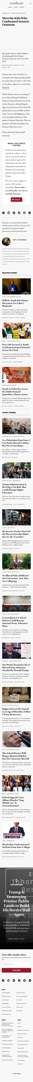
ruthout (14, 457)
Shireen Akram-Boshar (11, 857)
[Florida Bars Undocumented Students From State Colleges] (16, 830)
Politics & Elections (13, 341)
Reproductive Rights (7, 1011)
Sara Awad (7, 457)
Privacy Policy (21, 1048)
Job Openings (21, 1060)
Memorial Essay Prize (23, 1052)
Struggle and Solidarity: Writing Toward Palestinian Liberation (7, 1024)
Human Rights (5, 1000)
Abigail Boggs (8, 504)
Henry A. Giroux (8, 726)
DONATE (22, 7)
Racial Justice (19, 1007)
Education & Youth (18, 13)
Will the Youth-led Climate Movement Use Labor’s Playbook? (15, 303)
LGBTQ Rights (5, 1003)
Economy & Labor (20, 993)
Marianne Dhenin (9, 638)
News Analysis (6, 436)
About (19, 1023)
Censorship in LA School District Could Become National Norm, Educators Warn (15, 622)
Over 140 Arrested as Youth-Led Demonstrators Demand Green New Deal (16, 347)
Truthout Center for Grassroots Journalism (23, 1056)
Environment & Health (14, 297)
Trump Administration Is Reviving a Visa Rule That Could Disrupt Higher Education (14, 488)
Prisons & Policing (6, 1007)
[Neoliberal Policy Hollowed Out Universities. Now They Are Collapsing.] (16, 561)
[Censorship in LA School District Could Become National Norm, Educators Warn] (16, 604)
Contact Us (20, 1064)
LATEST (16, 7)
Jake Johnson (8, 406)
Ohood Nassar (8, 548)
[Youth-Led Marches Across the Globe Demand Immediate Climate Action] (16, 375)
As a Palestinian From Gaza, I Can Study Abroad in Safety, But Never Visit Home (16, 443)
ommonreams (17, 362)
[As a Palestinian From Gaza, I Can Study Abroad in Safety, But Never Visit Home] (16, 426)
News (3, 341)
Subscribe (20, 1037)
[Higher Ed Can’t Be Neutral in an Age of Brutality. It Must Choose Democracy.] (16, 695)
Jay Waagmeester (9, 817)
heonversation (19, 504)
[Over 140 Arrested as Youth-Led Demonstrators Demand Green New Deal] (16, 331)
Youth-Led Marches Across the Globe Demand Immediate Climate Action (15, 391)
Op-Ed (4, 297)
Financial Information (23, 1044)
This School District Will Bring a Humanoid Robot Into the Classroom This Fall (15, 756)
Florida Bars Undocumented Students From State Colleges (16, 846)
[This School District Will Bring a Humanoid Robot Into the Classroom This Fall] (16, 739)
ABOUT (10, 7)
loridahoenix (20, 817)
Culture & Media (6, 993)
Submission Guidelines (23, 1041)
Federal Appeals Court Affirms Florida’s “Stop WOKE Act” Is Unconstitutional (13, 801)
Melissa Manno (8, 770)
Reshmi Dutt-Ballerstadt (11, 591)
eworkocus (19, 770)
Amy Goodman (8, 65)
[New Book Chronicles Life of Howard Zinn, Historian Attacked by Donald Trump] (16, 651)
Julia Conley (7, 362)
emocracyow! (19, 65)
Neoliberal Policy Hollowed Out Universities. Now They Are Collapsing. (15, 578)
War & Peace (11, 528)
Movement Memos (6, 1048)
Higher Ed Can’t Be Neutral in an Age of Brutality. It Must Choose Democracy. (16, 711)
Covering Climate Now (7, 1060)
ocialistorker (19, 318)
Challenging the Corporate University (7, 1055)
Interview (6, 13)
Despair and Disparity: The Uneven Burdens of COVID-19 (8, 1031)
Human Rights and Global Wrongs (6, 1036)
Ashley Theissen (9, 318)
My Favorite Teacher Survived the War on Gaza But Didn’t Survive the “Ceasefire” (16, 534)
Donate (19, 1026)
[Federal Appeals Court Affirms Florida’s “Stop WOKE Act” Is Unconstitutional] (16, 783)
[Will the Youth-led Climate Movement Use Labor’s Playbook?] (16, 286)
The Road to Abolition (7, 1041)
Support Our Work (22, 1034)
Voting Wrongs (5, 1051)
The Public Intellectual (7, 1044)
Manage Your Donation (23, 1030)
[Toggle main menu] (31, 3)
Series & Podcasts (6, 1014)
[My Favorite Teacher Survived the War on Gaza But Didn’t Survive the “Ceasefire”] (16, 517)
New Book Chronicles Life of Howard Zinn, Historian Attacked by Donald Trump (16, 667)
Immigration (16, 481)
